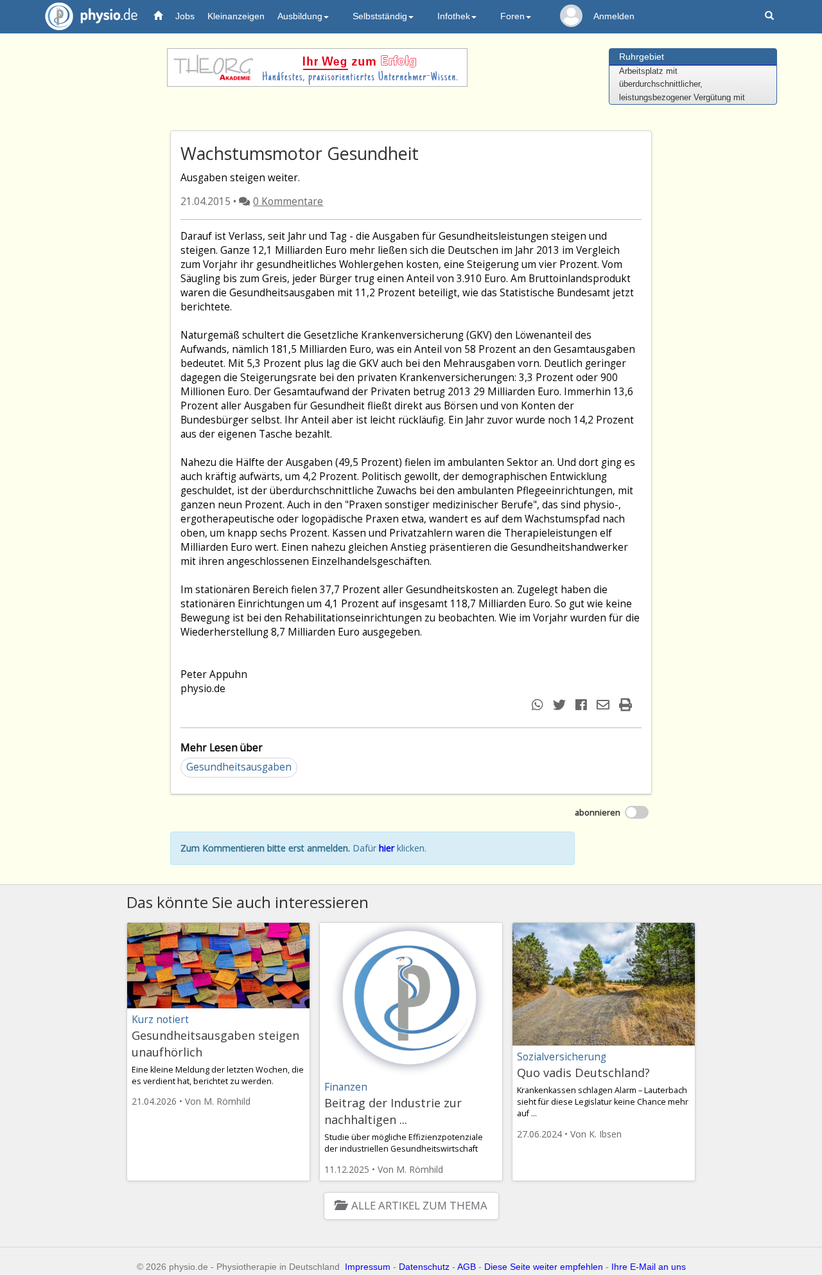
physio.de (91, 16)
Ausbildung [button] (299, 16)
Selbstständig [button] (380, 16)
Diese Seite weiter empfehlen (543, 1267)
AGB (466, 1267)
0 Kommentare (288, 201)
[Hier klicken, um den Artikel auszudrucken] (627, 704)
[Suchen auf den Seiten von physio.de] (770, 16)
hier (386, 848)
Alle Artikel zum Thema (419, 1205)
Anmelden (613, 16)
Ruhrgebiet (641, 56)
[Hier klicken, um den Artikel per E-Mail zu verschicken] (605, 704)
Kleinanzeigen (236, 16)
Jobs (185, 16)
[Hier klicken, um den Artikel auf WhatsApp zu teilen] (539, 704)
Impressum (367, 1267)
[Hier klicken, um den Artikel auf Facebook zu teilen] (582, 704)
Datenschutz (424, 1267)
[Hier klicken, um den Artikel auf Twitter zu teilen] (561, 704)
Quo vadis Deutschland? (583, 1072)
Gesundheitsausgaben (239, 767)
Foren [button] (512, 16)
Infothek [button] (453, 16)
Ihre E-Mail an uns (648, 1267)
